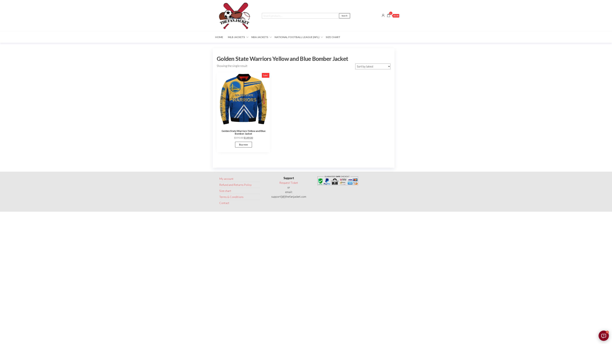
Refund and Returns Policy (235, 184)
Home (219, 37)
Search (344, 16)
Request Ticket (288, 182)
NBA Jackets (259, 37)
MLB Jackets (236, 37)
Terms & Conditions (231, 197)
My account (226, 178)
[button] (604, 336)
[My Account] (383, 15)
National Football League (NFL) (297, 37)
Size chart (333, 37)
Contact (224, 203)
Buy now (243, 144)
